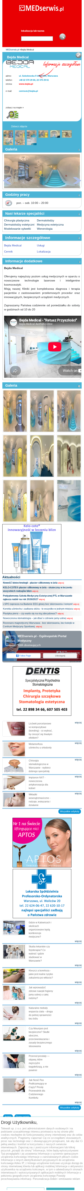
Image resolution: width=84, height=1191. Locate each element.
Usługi (41, 245)
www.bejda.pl (26, 84)
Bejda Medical (12, 245)
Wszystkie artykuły (69, 811)
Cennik (8, 251)
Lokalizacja (44, 251)
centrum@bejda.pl (28, 91)
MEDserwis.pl (12, 49)
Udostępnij (60, 655)
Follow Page (25, 655)
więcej (61, 583)
